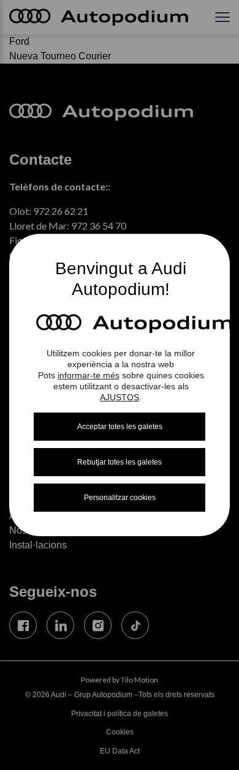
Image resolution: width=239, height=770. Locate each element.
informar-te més (89, 375)
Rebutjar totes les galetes (119, 462)
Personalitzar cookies (120, 497)
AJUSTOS (119, 397)
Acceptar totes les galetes (119, 426)
